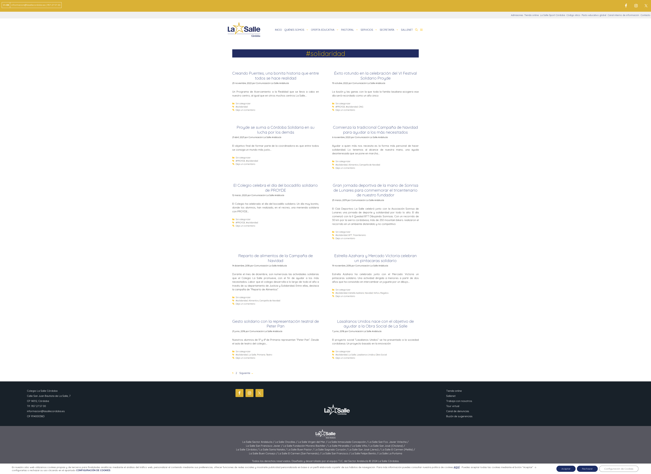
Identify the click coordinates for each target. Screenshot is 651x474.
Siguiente (246, 373)
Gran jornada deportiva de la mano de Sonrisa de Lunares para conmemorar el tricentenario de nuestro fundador (375, 190)
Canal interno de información (623, 15)
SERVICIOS (367, 29)
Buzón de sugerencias (459, 416)
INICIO (278, 29)
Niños (376, 293)
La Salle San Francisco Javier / (264, 445)
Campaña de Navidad (369, 164)
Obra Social (381, 354)
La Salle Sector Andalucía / (258, 441)
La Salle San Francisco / (336, 453)
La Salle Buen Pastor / (301, 449)
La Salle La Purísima (390, 453)
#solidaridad (242, 106)
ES (7, 5)
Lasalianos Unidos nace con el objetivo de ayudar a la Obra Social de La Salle (375, 324)
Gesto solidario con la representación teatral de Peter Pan (275, 324)
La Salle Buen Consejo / (263, 453)
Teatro (269, 354)
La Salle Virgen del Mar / (313, 441)
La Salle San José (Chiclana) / (387, 445)
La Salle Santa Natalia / (273, 449)
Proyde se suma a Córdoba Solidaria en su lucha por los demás (275, 130)
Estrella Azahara (356, 293)
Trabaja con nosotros (459, 401)
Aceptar (565, 468)
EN (4, 5)
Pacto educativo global (594, 15)
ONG (361, 106)
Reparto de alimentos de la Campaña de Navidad (275, 258)
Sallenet (451, 396)
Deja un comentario (245, 110)
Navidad (369, 293)
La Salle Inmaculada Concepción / (348, 441)
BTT (350, 235)
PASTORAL (347, 29)
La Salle (252, 354)
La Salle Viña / (361, 445)
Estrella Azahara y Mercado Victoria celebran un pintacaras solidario (375, 258)
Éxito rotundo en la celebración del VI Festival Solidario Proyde (375, 76)
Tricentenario (359, 235)
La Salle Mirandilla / (340, 445)
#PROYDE (340, 106)
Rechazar (587, 468)
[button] (416, 30)
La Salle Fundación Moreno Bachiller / (305, 445)
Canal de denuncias (457, 411)
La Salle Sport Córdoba (552, 15)
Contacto (645, 15)
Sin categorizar (243, 103)
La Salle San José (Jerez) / (365, 449)
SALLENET (407, 29)
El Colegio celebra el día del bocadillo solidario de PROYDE (275, 188)
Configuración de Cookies (618, 468)
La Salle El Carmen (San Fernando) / (300, 453)
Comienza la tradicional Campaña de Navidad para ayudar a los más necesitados (375, 130)
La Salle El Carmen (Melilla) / (398, 449)
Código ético (573, 15)
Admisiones (517, 15)
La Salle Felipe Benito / (365, 453)
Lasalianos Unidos (366, 354)
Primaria (261, 354)
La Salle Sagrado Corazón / (332, 449)
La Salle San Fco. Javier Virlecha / (389, 441)
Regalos (384, 293)
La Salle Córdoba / (247, 449)
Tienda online (531, 15)
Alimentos (353, 164)
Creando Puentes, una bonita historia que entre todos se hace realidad (275, 76)
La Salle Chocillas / (286, 441)
